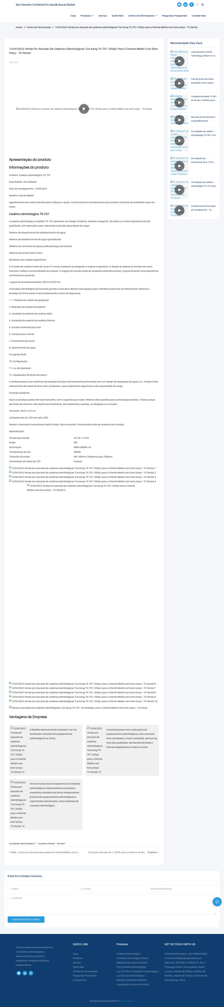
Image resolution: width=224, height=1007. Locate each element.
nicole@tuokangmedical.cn (187, 958)
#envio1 (61, 843)
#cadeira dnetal (46, 843)
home (19, 27)
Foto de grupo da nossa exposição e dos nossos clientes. (202, 81)
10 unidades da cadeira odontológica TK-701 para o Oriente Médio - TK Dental (204, 184)
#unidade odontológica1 (22, 843)
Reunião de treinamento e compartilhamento (203, 119)
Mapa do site (127, 1000)
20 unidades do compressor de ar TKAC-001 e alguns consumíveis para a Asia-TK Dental (203, 160)
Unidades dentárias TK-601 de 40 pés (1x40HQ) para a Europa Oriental (204, 98)
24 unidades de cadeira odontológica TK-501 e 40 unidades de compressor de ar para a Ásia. (203, 133)
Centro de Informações (38, 27)
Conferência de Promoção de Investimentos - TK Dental (203, 208)
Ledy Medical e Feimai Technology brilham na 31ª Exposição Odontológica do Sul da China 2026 (204, 54)
